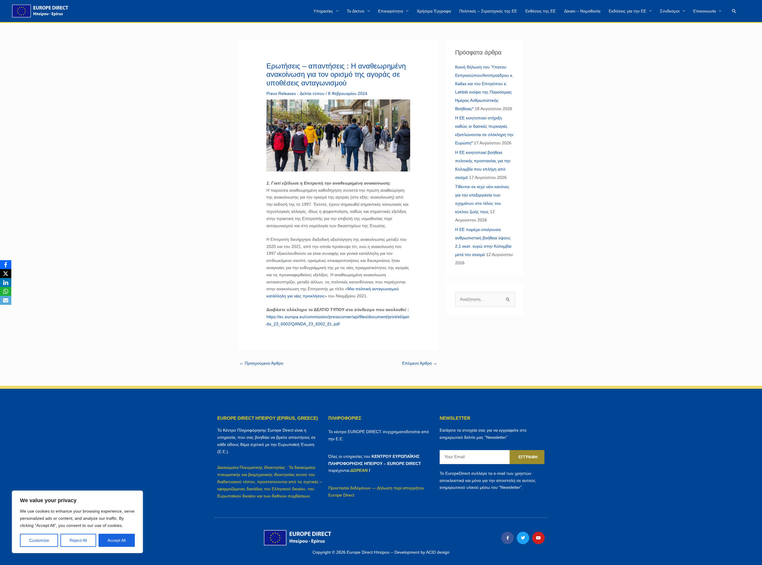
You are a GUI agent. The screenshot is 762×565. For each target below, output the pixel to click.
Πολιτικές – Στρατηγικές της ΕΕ (488, 11)
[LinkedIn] (5, 282)
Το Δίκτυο (355, 11)
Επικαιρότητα (390, 11)
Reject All (78, 540)
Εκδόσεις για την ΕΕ (627, 11)
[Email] (5, 300)
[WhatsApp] (5, 291)
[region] (77, 522)
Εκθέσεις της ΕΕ (540, 11)
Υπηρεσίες (323, 11)
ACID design (437, 552)
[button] (734, 11)
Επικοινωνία (704, 11)
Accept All (116, 540)
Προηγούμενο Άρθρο (261, 363)
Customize (39, 540)
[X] (5, 273)
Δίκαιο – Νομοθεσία (582, 11)
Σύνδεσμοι (670, 11)
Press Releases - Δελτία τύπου (295, 93)
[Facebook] (5, 264)
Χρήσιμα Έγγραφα (434, 11)
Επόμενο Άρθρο (419, 363)
